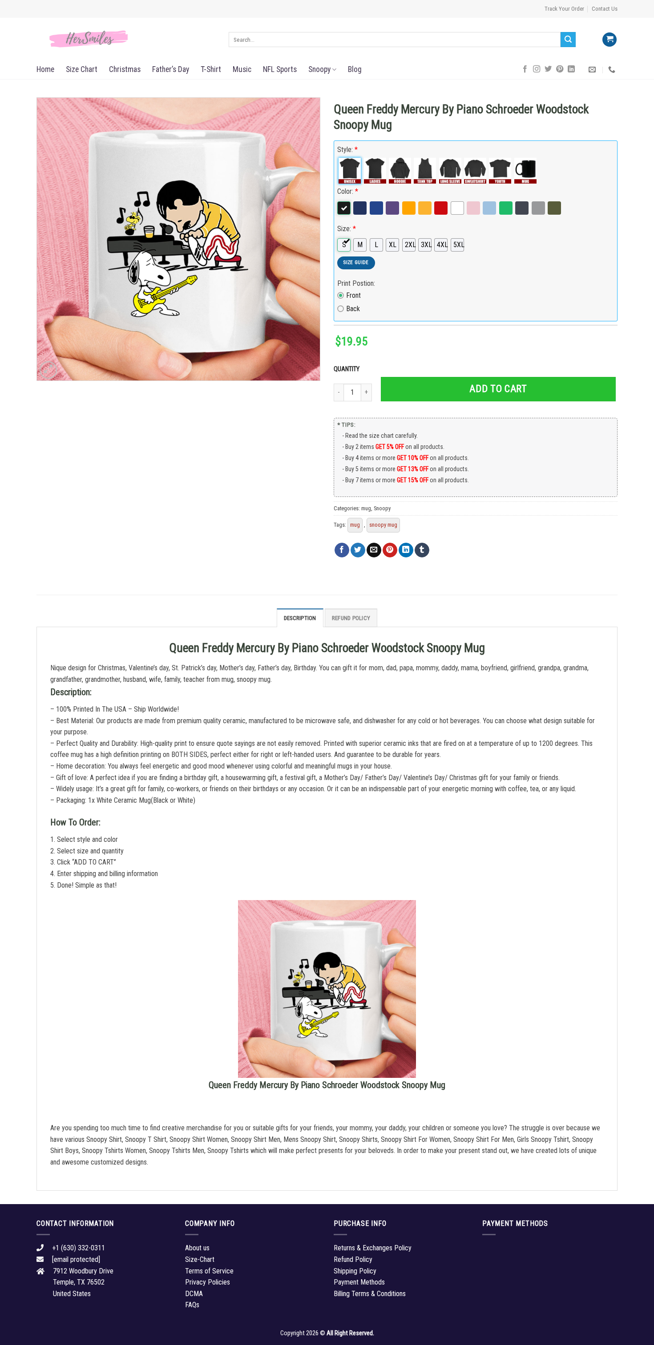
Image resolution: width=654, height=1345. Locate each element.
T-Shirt (211, 69)
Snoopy (319, 69)
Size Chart (81, 69)
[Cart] (609, 39)
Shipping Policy (355, 1271)
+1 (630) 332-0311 (78, 1248)
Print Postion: (356, 283)
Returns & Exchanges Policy (373, 1248)
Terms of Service (209, 1271)
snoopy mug (383, 524)
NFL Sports (280, 69)
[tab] (300, 617)
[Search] (568, 39)
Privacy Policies (207, 1282)
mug (366, 508)
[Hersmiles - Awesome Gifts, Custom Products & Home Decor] (125, 39)
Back (353, 308)
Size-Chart (199, 1259)
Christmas (125, 69)
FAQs (192, 1305)
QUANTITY (348, 369)
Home (45, 69)
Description (300, 618)
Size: (346, 228)
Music (242, 69)
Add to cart (498, 388)
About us (197, 1248)
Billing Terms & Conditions (370, 1293)
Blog (355, 69)
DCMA (194, 1293)
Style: (347, 149)
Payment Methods (359, 1282)
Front (353, 295)
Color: (347, 191)
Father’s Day (170, 69)
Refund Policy (351, 618)
